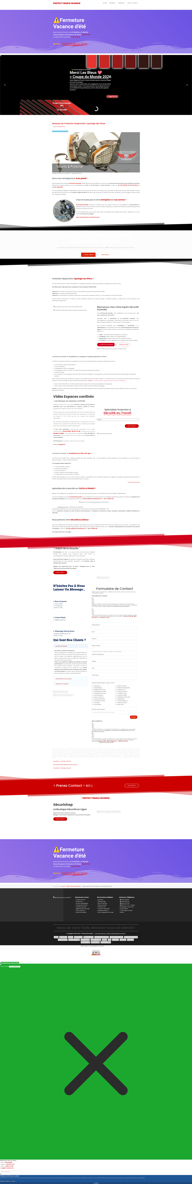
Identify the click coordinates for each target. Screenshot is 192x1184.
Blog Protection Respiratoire (73, 886)
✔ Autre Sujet (120, 704)
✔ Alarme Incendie (121, 686)
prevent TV (62, 444)
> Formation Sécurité (80, 907)
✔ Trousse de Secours (99, 700)
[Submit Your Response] (0, 1174)
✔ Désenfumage (97, 687)
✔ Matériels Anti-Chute (99, 689)
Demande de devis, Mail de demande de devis (65, 764)
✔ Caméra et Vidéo (121, 695)
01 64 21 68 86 (123, 185)
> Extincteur (100, 899)
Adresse (94, 661)
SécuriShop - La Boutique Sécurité (62, 761)
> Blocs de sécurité (102, 903)
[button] (5, 85)
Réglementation (88, 937)
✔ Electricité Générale (99, 699)
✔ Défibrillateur (120, 699)
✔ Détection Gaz (120, 689)
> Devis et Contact (132, 3)
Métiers (104, 940)
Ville (93, 668)
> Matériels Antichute (102, 910)
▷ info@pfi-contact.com (59, 620)
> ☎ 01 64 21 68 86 (124, 899)
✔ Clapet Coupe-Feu (122, 700)
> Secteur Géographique (81, 903)
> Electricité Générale (80, 912)
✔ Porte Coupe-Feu (98, 697)
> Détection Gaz (101, 907)
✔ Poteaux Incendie (121, 691)
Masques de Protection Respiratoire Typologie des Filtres (78, 123)
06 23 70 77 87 (10, 1164)
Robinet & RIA (78, 937)
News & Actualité (96, 940)
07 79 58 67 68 (59, 187)
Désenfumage (95, 942)
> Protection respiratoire (103, 908)
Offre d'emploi (85, 940)
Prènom (94, 638)
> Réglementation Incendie (82, 908)
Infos (109, 940)
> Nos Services (79, 901)
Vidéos (56, 937)
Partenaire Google (74, 940)
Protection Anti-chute (116, 937)
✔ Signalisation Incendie (99, 691)
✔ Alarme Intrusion (98, 695)
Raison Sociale (96, 645)
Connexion (121, 3)
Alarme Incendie (106, 942)
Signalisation (63, 937)
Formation (115, 940)
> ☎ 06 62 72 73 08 (124, 903)
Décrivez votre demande (98, 709)
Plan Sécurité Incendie (130, 937)
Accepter (96, 1183)
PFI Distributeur (62, 940)
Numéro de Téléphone (98, 654)
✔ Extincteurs (96, 686)
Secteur (70, 937)
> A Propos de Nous (80, 899)
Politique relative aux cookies (7, 1181)
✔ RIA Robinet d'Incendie (123, 697)
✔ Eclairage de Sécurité (99, 693)
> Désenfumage (101, 901)
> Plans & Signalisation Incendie (105, 912)
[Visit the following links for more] (57, 902)
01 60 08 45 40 (134, 185)
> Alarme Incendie (102, 905)
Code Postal (95, 675)
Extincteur (123, 940)
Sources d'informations (134, 482)
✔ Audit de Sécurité (121, 702)
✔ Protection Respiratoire (123, 687)
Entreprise (130, 940)
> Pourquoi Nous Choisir (81, 905)
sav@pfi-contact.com (7, 1168)
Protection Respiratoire (60, 131)
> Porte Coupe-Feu (80, 910)
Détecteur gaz (85, 942)
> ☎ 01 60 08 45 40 (124, 901)
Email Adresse (96, 625)
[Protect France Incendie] (66, 3)
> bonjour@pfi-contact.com (126, 907)
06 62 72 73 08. (124, 741)
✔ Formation (96, 702)
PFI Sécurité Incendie (75, 183)
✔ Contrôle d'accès (121, 693)
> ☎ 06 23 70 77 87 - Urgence (127, 905)
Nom (93, 631)
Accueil (105, 3)
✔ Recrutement (97, 704)
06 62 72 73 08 (76, 431)
